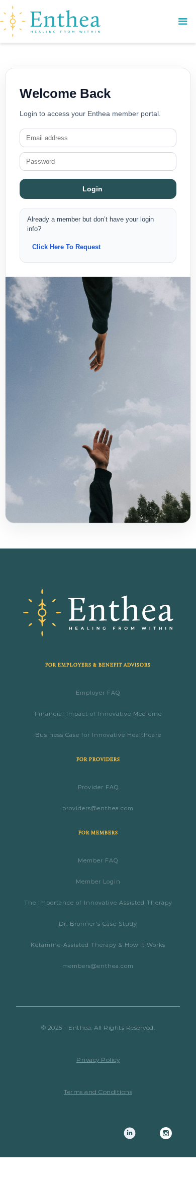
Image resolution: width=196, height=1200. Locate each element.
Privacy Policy (98, 1059)
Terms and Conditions (98, 1092)
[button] (183, 22)
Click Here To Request (66, 247)
